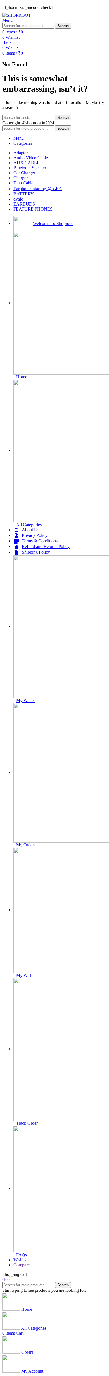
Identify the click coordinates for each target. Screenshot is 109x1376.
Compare (21, 1264)
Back (6, 42)
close (6, 1279)
